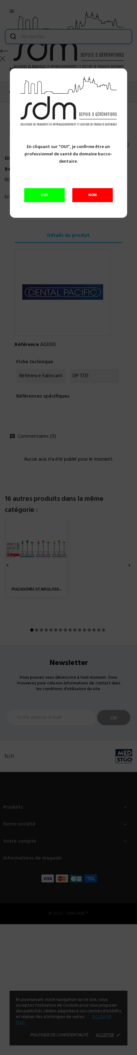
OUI (44, 195)
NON (92, 195)
